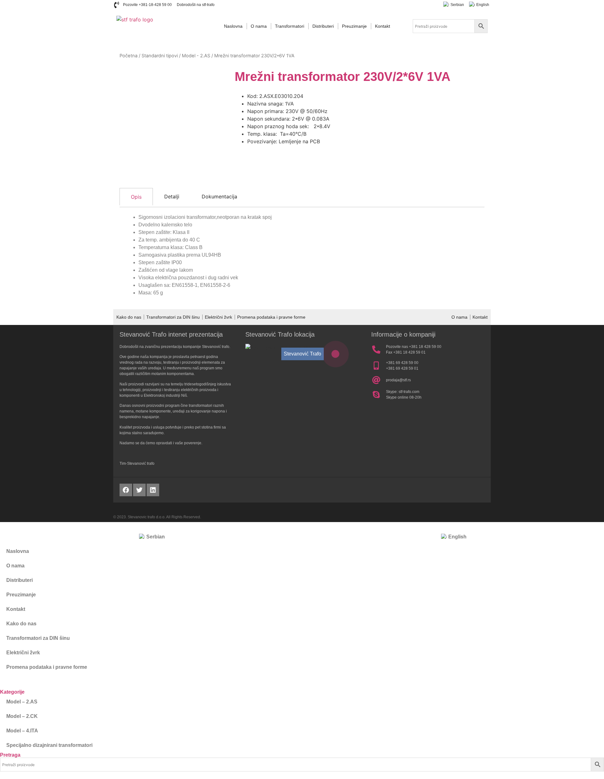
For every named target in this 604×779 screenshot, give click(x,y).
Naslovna (233, 26)
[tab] (136, 196)
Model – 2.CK (22, 716)
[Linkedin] (153, 490)
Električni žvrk (218, 317)
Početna (128, 56)
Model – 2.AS (21, 701)
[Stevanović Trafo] (335, 354)
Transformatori (289, 26)
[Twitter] (139, 490)
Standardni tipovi (160, 56)
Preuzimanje (354, 26)
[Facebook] (126, 490)
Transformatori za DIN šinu (173, 317)
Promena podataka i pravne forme (271, 317)
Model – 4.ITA (22, 730)
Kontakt (382, 26)
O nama (259, 26)
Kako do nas (128, 317)
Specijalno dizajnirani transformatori (49, 745)
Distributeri (323, 26)
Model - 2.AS (196, 56)
